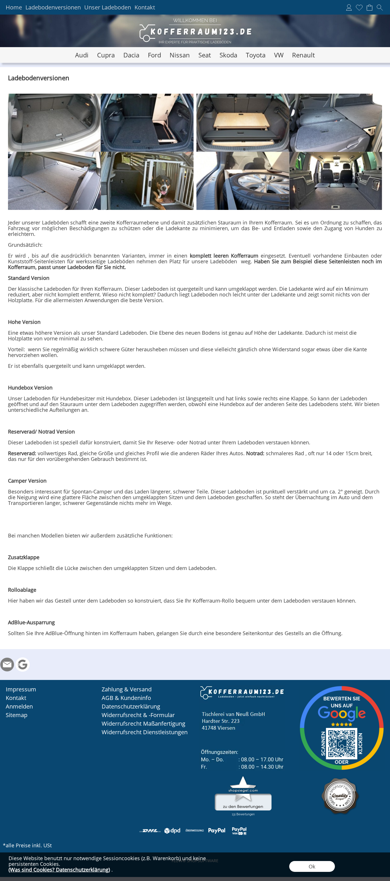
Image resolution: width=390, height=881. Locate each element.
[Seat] (204, 55)
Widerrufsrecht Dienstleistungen (145, 732)
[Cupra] (106, 55)
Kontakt (144, 7)
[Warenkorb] (369, 7)
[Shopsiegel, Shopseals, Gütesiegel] (243, 777)
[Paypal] (217, 830)
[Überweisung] (194, 830)
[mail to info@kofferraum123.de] (7, 664)
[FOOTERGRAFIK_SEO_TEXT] (242, 687)
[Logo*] (195, 17)
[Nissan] (179, 55)
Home (14, 7)
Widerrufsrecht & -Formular (138, 715)
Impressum (21, 689)
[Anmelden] (349, 7)
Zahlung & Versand (127, 689)
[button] (379, 7)
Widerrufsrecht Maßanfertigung (143, 723)
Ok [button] (312, 866)
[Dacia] (131, 55)
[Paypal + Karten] (239, 830)
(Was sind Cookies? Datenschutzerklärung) (59, 869)
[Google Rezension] (22, 664)
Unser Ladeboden (107, 7)
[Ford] (154, 55)
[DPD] (172, 830)
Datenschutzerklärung (131, 706)
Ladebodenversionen (53, 7)
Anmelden (19, 706)
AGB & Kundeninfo (126, 698)
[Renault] (303, 55)
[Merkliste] (359, 7)
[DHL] (150, 830)
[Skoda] (228, 55)
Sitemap (16, 715)
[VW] (279, 55)
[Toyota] (256, 55)
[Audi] (82, 55)
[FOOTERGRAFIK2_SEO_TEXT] (342, 687)
